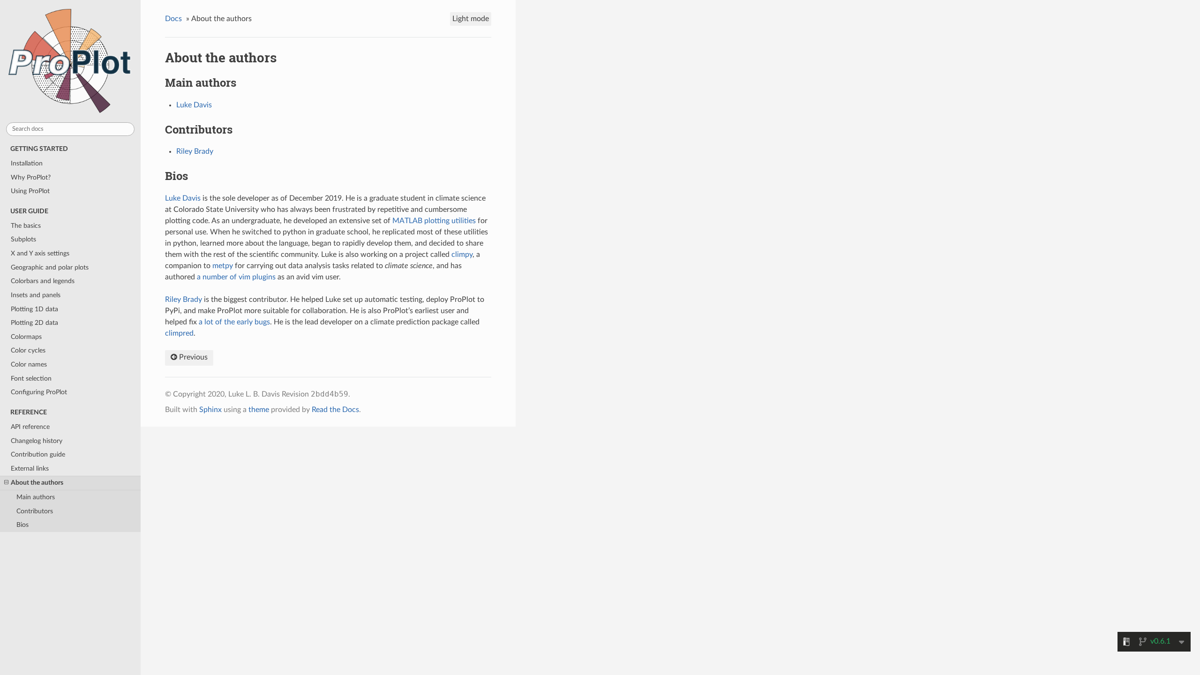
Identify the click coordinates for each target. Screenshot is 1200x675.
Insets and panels (35, 295)
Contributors (34, 511)
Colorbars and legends (43, 281)
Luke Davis (194, 105)
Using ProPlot (30, 191)
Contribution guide (38, 454)
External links (30, 468)
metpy (222, 266)
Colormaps (26, 336)
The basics (26, 225)
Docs (173, 18)
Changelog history (36, 440)
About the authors (37, 482)
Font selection (31, 378)
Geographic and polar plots (50, 267)
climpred (179, 333)
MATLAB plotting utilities (434, 221)
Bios (22, 524)
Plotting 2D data (34, 322)
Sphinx (210, 409)
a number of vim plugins (236, 277)
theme (258, 409)
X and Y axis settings (40, 253)
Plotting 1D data (34, 309)
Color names (29, 364)
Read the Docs (335, 409)
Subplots (23, 239)
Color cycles (28, 350)
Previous (192, 357)
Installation (27, 163)
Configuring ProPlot (39, 392)
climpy (461, 254)
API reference (30, 426)
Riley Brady (194, 151)
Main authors (35, 497)
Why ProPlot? (31, 177)
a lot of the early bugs (234, 322)
